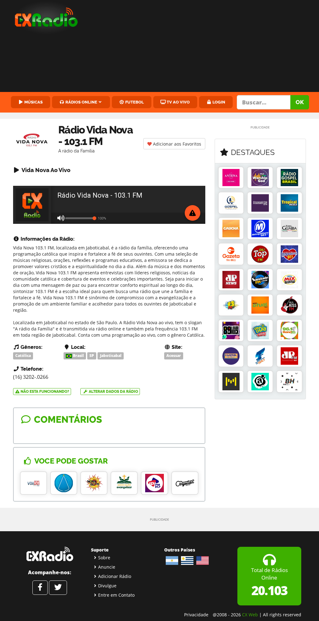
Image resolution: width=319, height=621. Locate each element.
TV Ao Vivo (178, 101)
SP (91, 355)
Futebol (134, 101)
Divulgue (107, 586)
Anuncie (106, 567)
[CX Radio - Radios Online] (50, 554)
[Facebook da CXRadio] (40, 587)
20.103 (269, 590)
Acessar (173, 355)
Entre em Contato (116, 595)
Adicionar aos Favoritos (176, 144)
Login (218, 101)
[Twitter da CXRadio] (58, 587)
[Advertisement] (204, 46)
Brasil (78, 355)
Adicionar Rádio (114, 576)
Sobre (104, 558)
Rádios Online (80, 101)
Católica (23, 355)
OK (300, 102)
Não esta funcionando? (44, 391)
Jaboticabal (110, 355)
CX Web (250, 615)
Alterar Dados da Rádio (113, 391)
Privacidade (196, 615)
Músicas (33, 101)
